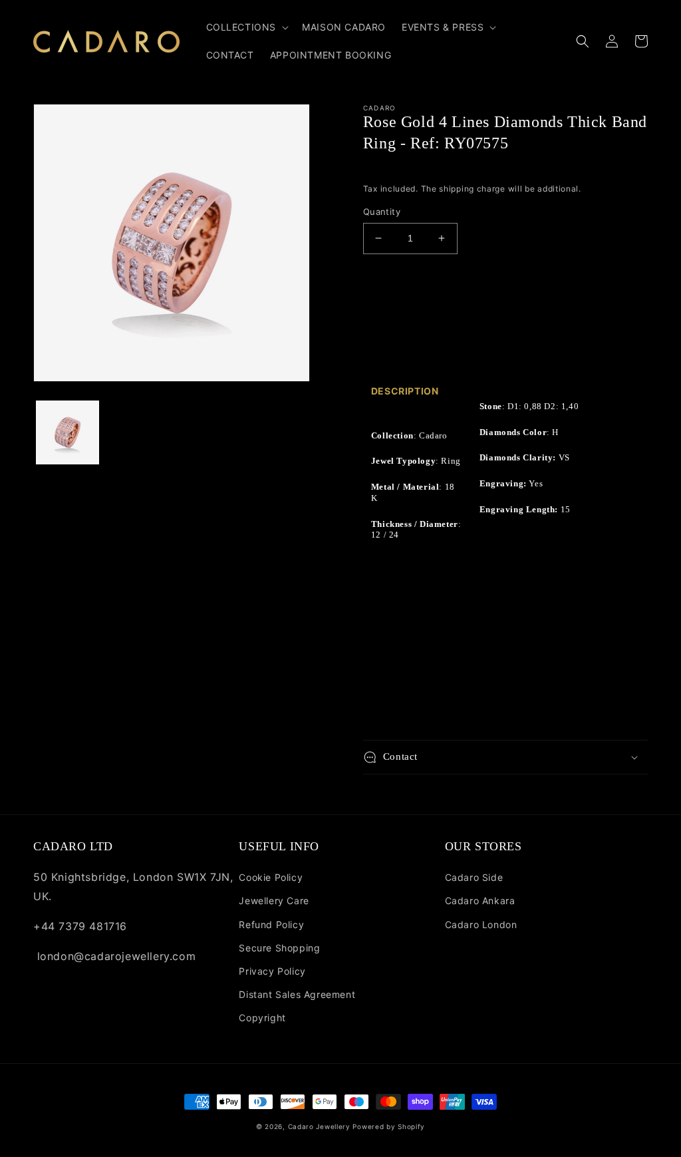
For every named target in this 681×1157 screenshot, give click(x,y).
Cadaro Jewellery (319, 1126)
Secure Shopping (279, 947)
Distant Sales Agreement (297, 994)
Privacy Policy (272, 971)
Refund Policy (271, 924)
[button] (246, 27)
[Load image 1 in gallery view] (67, 432)
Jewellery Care (274, 900)
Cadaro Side (474, 877)
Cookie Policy (271, 877)
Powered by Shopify (388, 1126)
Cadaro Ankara (480, 900)
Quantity (381, 211)
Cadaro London (481, 924)
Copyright (262, 1017)
